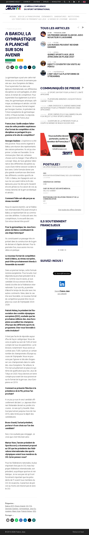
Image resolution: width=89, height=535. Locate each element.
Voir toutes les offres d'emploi (69, 210)
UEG (34, 511)
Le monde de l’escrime (58, 19)
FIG (30, 506)
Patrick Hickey (26, 511)
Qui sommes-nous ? (13, 2)
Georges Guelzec (11, 509)
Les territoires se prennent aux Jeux (29, 19)
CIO (27, 506)
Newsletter (56, 2)
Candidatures (60, 17)
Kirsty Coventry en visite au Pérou (64, 65)
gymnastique (24, 509)
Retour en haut (78, 532)
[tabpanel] (62, 237)
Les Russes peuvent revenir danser (63, 45)
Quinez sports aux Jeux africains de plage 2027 (61, 55)
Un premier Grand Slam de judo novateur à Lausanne (65, 36)
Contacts (26, 2)
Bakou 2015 (9, 506)
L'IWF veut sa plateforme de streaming (63, 75)
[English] (84, 2)
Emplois (46, 2)
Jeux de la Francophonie (29, 17)
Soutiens (36, 2)
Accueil (13, 17)
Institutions (73, 17)
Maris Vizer (16, 511)
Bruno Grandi (20, 506)
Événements (47, 17)
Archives (73, 19)
